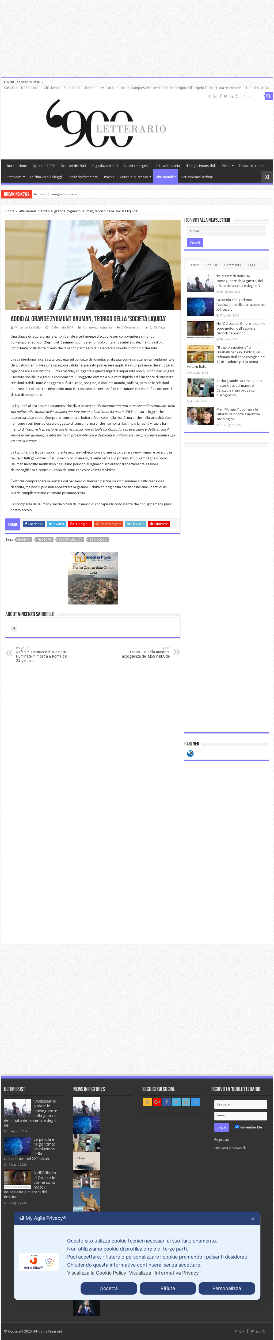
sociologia (98, 539)
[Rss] (209, 96)
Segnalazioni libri (105, 166)
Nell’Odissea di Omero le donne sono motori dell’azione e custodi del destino (240, 328)
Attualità (106, 327)
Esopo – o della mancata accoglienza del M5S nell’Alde (146, 652)
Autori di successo (134, 177)
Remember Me (250, 1127)
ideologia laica (32, 359)
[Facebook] (220, 96)
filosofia (45, 539)
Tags (251, 265)
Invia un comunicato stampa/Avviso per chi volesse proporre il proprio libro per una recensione (170, 88)
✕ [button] (253, 1218)
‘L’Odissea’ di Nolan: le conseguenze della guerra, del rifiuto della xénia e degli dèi (239, 281)
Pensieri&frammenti (83, 177)
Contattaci (72, 88)
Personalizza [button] (226, 1288)
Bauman (24, 539)
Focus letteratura (252, 166)
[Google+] (215, 96)
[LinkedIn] (231, 96)
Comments (232, 265)
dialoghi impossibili (201, 166)
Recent (194, 265)
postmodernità (73, 493)
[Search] (269, 96)
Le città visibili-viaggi (46, 177)
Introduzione (17, 166)
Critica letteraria (167, 166)
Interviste (14, 177)
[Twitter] (225, 96)
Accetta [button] (109, 1288)
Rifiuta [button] (168, 1288)
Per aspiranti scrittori (197, 177)
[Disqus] (92, 735)
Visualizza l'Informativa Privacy (164, 1273)
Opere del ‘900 (44, 166)
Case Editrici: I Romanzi (21, 88)
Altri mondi (164, 177)
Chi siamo (51, 88)
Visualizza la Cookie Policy (96, 1273)
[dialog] (137, 1256)
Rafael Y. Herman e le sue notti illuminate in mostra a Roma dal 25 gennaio (41, 654)
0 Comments (131, 327)
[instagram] (236, 96)
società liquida (70, 539)
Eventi (226, 166)
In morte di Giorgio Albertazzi (55, 194)
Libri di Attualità (257, 88)
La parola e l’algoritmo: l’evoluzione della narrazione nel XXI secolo (240, 304)
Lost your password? (230, 1148)
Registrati (221, 1140)
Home (89, 88)
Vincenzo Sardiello (28, 327)
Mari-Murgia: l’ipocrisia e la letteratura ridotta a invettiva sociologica (238, 414)
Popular (212, 265)
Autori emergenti (137, 166)
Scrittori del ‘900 (73, 166)
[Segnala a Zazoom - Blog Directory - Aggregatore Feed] (190, 753)
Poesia (109, 177)
